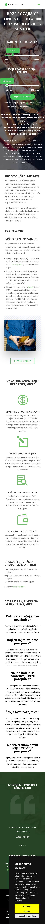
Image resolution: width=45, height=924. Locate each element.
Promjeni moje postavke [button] (27, 916)
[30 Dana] (6, 85)
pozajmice (17, 264)
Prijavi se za (22, 97)
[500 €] (12, 55)
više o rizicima (18, 586)
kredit (30, 287)
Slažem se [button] (27, 907)
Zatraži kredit (22, 361)
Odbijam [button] (27, 911)
